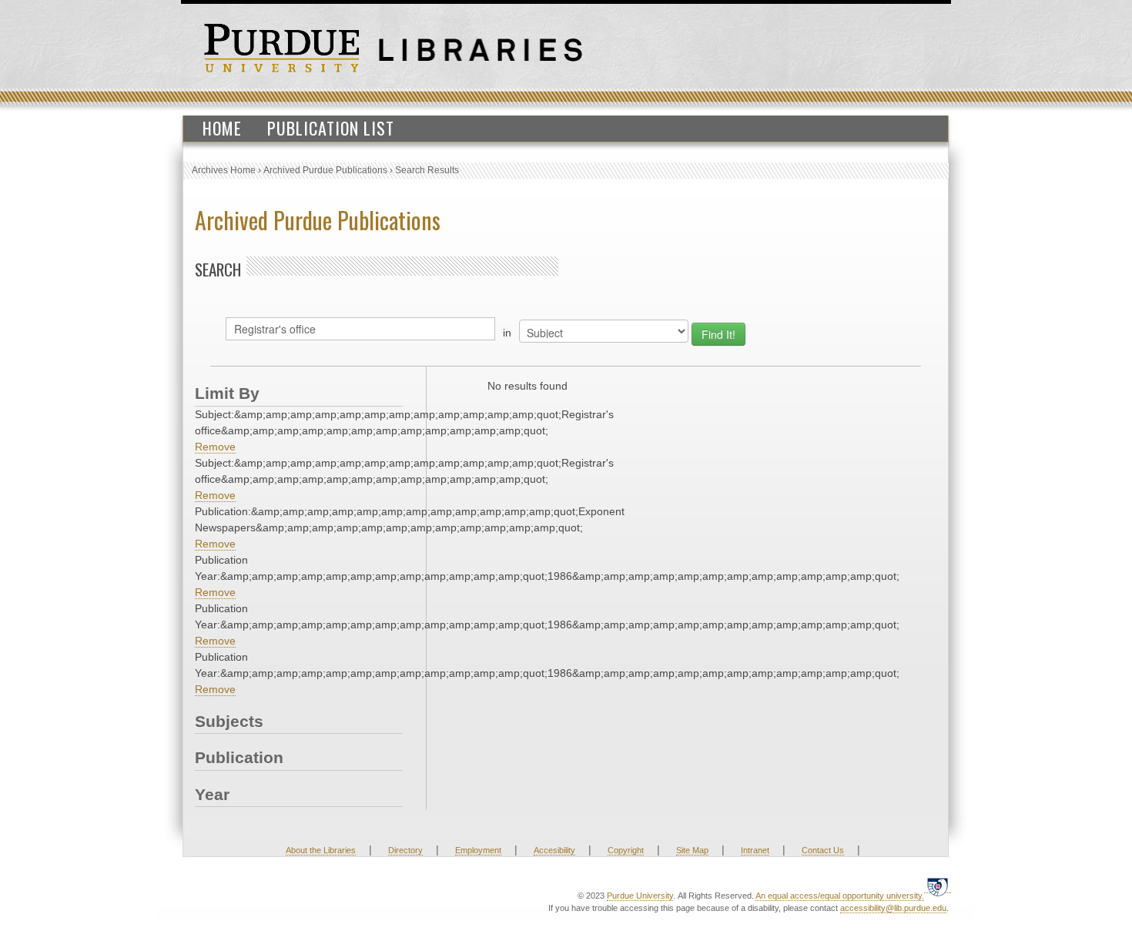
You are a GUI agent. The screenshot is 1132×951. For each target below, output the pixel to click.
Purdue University (640, 895)
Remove (215, 446)
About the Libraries (321, 850)
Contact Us (823, 850)
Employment (478, 850)
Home (222, 128)
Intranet (755, 850)
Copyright (626, 850)
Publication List (330, 128)
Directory (405, 850)
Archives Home (224, 170)
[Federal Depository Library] (937, 886)
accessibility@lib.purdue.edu (893, 907)
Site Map (692, 850)
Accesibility (554, 850)
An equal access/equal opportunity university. (839, 895)
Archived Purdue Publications (325, 170)
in (507, 332)
